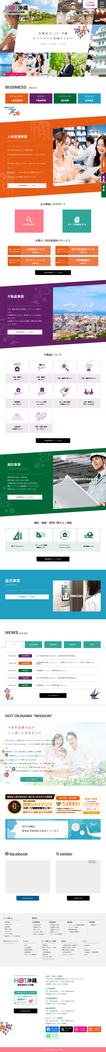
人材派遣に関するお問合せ (70, 945)
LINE (85, 954)
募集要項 (45, 954)
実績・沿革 (8, 929)
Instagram (87, 950)
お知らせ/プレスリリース (10, 941)
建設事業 (65, 98)
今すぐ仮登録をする (77, 224)
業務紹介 (45, 945)
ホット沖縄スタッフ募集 (48, 941)
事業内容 (34, 918)
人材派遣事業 (17, 98)
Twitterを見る (78, 898)
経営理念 (7, 922)
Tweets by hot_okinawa (93, 861)
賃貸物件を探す (54, 927)
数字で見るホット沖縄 (49, 947)
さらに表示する (53, 695)
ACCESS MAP (25, 1011)
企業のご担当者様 (38, 934)
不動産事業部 (28, 950)
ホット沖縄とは (31, 779)
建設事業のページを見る (25, 497)
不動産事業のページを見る (25, 332)
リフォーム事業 (73, 927)
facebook (87, 945)
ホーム (85, 941)
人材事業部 (28, 947)
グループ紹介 (9, 933)
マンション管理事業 (56, 934)
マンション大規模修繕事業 (76, 925)
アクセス (25, 941)
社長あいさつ (9, 924)
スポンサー (8, 931)
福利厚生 (45, 950)
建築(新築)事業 (72, 929)
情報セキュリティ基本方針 (13, 936)
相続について (54, 932)
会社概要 (7, 927)
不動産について (54, 929)
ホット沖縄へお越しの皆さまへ (16, 74)
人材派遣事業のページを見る (27, 185)
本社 (26, 945)
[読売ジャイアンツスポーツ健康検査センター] (53, 804)
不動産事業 (41, 98)
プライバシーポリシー (68, 954)
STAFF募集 (90, 4)
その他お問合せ (66, 952)
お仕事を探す (29, 224)
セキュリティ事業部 (30, 954)
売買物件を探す (54, 925)
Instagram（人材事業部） (91, 952)
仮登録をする (37, 927)
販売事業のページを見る (27, 597)
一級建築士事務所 (73, 932)
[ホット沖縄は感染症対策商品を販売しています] (53, 829)
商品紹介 (93, 925)
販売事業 (89, 98)
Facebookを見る (27, 898)
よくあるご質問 (37, 932)
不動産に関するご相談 (68, 947)
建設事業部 (28, 952)
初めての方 (36, 929)
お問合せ (63, 941)
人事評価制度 (47, 952)
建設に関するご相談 (68, 950)
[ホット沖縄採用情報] (25, 998)
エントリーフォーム (49, 959)
